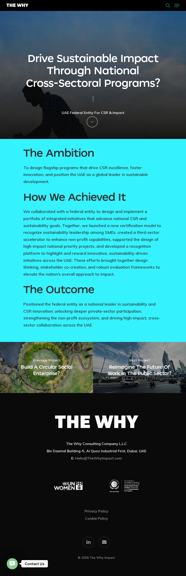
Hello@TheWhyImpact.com (98, 458)
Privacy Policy (96, 511)
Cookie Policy (96, 518)
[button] (176, 5)
